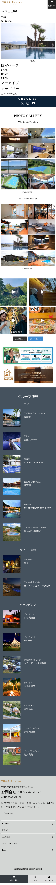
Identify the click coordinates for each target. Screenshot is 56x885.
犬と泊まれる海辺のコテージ (35, 528)
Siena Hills (27, 505)
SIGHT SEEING (9, 843)
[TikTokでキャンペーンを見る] (43, 359)
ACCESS (49, 880)
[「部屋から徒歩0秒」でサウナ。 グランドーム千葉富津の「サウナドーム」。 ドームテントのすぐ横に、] (13, 320)
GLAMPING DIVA (33, 531)
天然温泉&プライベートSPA (34, 413)
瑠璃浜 (27, 417)
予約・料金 (14, 880)
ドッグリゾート (30, 637)
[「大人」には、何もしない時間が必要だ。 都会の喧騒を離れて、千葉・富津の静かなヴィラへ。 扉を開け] (42, 292)
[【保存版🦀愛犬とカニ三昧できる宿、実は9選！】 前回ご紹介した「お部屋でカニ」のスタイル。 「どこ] (42, 320)
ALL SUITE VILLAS (33, 462)
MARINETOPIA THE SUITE (37, 508)
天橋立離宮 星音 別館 (32, 582)
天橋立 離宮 (28, 559)
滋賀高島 (28, 709)
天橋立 (26, 436)
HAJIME (28, 640)
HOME (4, 74)
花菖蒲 (27, 485)
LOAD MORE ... (28, 192)
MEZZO (27, 459)
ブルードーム (29, 614)
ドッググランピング (31, 728)
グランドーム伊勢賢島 (35, 663)
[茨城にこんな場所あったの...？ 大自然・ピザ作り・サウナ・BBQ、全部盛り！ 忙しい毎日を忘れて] (13, 292)
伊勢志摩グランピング (32, 660)
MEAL (4, 78)
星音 (26, 563)
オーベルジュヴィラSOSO (37, 586)
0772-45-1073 (30, 792)
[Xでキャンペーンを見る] (35, 359)
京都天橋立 (29, 617)
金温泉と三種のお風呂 (32, 482)
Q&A (35, 880)
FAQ (4, 850)
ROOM (4, 70)
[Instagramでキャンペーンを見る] (26, 359)
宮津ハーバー (30, 440)
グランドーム (29, 683)
